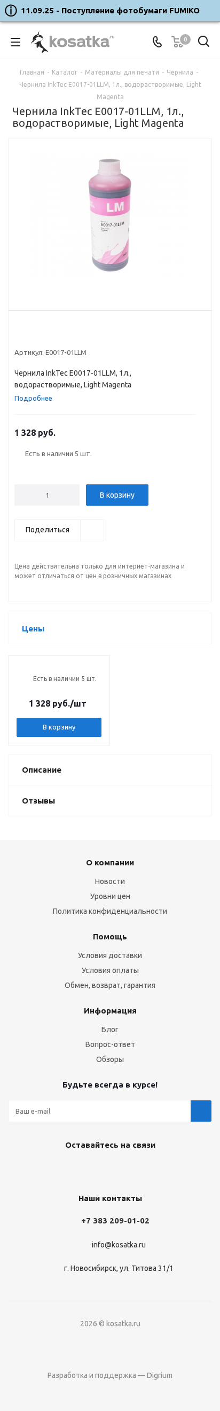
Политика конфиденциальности (110, 911)
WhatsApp (134, 1169)
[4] (50, 334)
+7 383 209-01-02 (115, 1220)
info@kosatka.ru (119, 1244)
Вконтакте (80, 1169)
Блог (110, 1029)
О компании (110, 862)
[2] (30, 334)
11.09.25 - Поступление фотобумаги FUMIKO (110, 10)
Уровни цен (110, 896)
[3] (40, 334)
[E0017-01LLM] (110, 216)
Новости (110, 881)
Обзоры (110, 1059)
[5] (60, 334)
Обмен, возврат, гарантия (110, 985)
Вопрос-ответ (110, 1044)
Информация (110, 1010)
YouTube (107, 1169)
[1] (19, 334)
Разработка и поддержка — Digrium (110, 1375)
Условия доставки (110, 955)
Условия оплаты (110, 970)
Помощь (110, 936)
